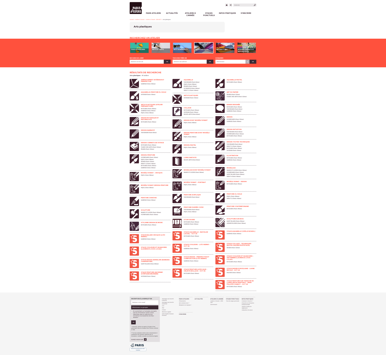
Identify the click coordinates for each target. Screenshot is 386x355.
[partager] (230, 5)
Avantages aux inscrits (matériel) (168, 303)
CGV (163, 305)
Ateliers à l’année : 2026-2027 (153, 19)
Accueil (131, 19)
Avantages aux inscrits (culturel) (168, 299)
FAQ (163, 307)
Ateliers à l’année (139, 19)
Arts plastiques (167, 19)
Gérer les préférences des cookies (138, 349)
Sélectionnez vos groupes (140, 307)
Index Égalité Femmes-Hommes (168, 314)
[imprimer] (226, 5)
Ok (167, 61)
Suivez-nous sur (137, 339)
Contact (164, 309)
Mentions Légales (166, 312)
